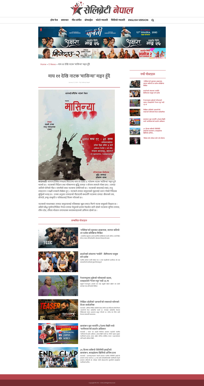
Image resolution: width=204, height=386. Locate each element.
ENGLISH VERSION (138, 20)
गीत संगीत (76, 20)
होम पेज (54, 20)
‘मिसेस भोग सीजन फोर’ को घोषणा (154, 138)
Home (43, 64)
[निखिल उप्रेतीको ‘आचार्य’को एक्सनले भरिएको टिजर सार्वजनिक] (136, 112)
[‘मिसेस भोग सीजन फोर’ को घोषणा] (136, 141)
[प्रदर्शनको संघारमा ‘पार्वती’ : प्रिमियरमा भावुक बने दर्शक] (136, 93)
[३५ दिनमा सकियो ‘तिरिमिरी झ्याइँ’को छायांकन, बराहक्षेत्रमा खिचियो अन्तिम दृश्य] (136, 131)
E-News (52, 64)
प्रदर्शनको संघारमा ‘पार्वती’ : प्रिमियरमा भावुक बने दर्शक (99, 255)
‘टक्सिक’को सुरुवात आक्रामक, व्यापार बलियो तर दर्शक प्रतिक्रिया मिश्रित (99, 231)
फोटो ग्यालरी (102, 20)
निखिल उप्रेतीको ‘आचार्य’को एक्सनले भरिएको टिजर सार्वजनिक (99, 303)
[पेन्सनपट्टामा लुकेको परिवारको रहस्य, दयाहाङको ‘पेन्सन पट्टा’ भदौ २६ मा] (136, 103)
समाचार (65, 20)
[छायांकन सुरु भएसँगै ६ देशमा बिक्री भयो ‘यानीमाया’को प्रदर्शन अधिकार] (136, 122)
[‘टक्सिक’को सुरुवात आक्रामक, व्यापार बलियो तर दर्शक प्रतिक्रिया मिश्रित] (136, 84)
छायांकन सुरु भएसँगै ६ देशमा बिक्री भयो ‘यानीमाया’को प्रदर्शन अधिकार (97, 327)
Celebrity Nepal (85, 82)
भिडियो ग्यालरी (118, 20)
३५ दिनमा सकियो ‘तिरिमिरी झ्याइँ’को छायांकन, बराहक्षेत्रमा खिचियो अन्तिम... (152, 131)
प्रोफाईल (89, 20)
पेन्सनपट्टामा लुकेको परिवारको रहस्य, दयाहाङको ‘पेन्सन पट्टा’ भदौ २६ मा (96, 279)
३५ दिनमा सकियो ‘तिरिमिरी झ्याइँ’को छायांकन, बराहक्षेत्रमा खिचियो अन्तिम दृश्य (98, 351)
